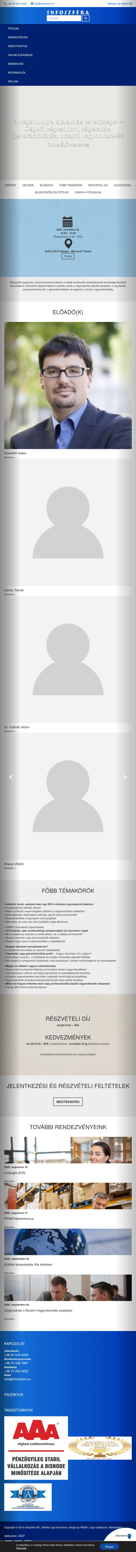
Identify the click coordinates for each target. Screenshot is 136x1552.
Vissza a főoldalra (88, 192)
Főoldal (13, 28)
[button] (10, 776)
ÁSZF (22, 1536)
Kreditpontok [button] (17, 46)
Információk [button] (17, 72)
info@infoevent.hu (44, 3)
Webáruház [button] (16, 63)
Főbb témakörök (70, 185)
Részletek (21, 1548)
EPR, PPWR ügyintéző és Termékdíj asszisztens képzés (44, 1264)
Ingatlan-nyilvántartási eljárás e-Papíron (32, 1172)
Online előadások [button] (20, 55)
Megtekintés (68, 1101)
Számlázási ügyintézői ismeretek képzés (32, 1310)
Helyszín (28, 185)
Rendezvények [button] (18, 37)
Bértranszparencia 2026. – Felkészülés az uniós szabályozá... (48, 1218)
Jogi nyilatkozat (98, 1527)
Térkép (68, 256)
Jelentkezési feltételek (52, 192)
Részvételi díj (98, 185)
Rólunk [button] (13, 81)
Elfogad (109, 1546)
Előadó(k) (46, 185)
